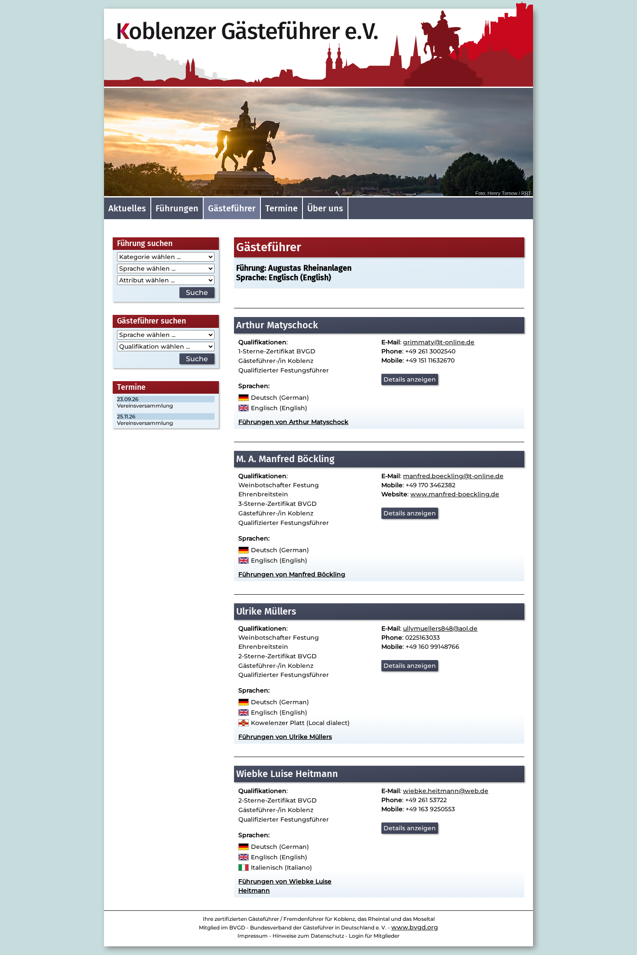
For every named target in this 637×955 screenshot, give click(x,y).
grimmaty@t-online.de (438, 342)
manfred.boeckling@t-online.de (453, 476)
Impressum (252, 935)
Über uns (325, 208)
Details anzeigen (410, 379)
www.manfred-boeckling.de (454, 494)
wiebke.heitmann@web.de (445, 791)
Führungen (177, 208)
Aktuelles (127, 208)
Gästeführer (232, 208)
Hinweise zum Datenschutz (308, 935)
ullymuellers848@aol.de (440, 628)
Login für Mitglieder (374, 935)
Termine (281, 208)
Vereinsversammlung (145, 405)
